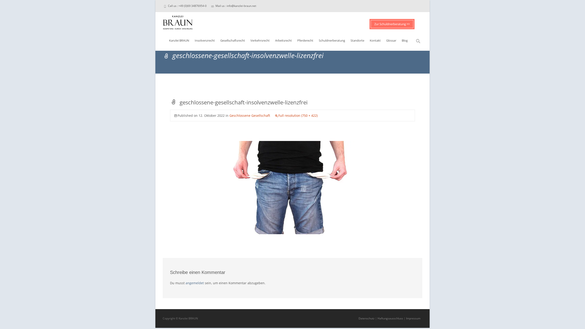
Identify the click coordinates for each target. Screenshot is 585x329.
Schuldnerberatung (332, 40)
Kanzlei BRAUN (179, 40)
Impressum (413, 318)
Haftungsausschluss (390, 318)
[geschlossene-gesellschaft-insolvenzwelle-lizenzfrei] (292, 187)
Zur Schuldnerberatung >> (392, 24)
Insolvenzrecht (205, 40)
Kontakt (375, 40)
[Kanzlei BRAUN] (174, 21)
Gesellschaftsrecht (232, 40)
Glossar (391, 40)
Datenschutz (367, 318)
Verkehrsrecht (260, 40)
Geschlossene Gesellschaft (249, 115)
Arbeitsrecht (283, 40)
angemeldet (195, 283)
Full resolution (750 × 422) (298, 115)
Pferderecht (305, 40)
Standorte (357, 40)
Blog (405, 40)
